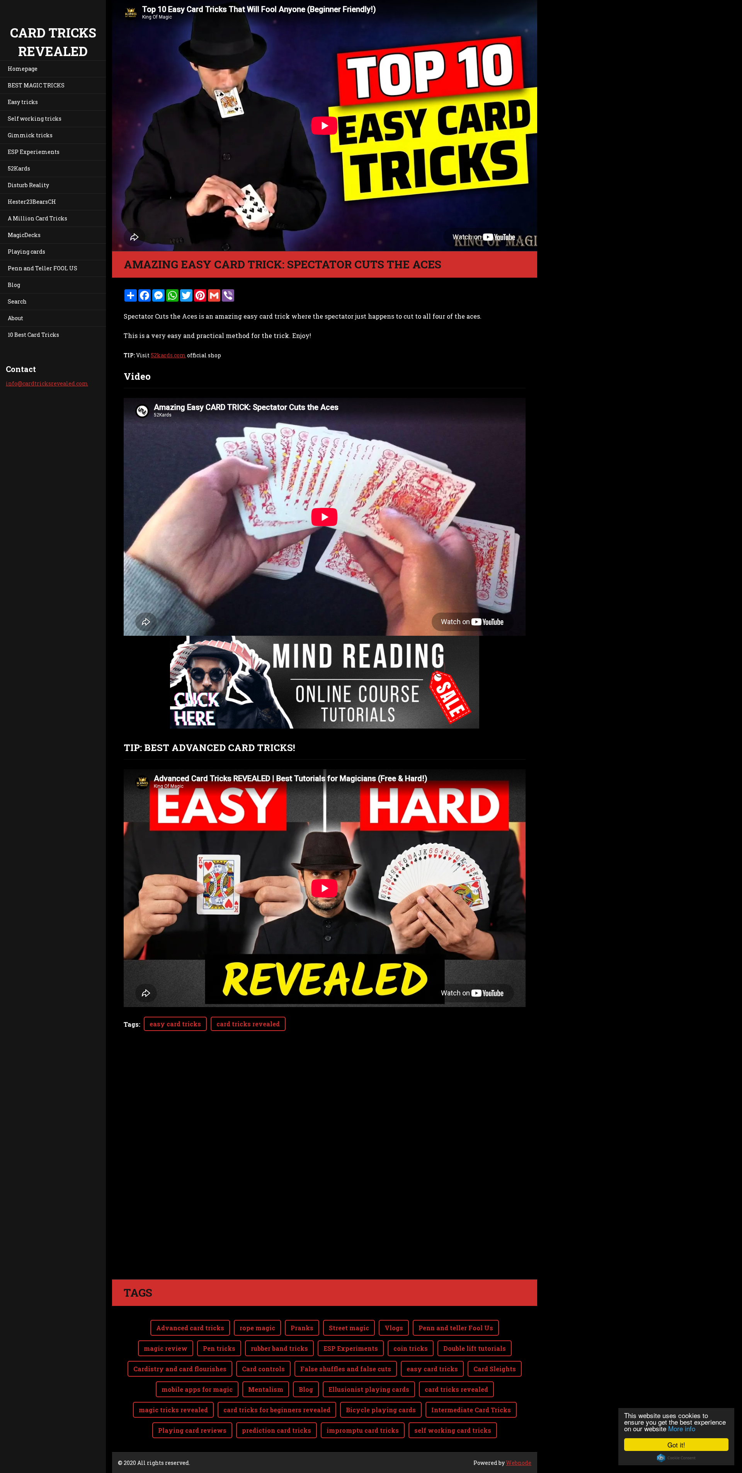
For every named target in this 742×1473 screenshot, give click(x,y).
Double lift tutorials (474, 1348)
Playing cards (26, 251)
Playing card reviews (192, 1430)
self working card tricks (452, 1430)
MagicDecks (24, 235)
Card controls (263, 1369)
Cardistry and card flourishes (179, 1369)
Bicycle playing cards (381, 1410)
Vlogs (394, 1328)
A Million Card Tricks (37, 218)
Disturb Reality (28, 185)
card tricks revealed (248, 1024)
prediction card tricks (276, 1430)
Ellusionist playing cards (368, 1389)
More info (681, 1428)
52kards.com (168, 355)
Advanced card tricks (190, 1328)
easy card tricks (175, 1024)
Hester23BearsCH (32, 201)
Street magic (349, 1328)
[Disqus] (324, 1170)
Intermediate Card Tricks (471, 1410)
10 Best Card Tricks (33, 334)
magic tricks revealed (173, 1410)
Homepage (22, 68)
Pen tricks (219, 1348)
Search (17, 301)
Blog (14, 284)
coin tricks (410, 1348)
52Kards (19, 168)
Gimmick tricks (30, 135)
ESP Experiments (350, 1348)
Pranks (302, 1328)
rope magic (257, 1328)
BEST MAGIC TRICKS (36, 85)
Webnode (518, 1462)
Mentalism (265, 1389)
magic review (165, 1348)
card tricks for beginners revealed (276, 1410)
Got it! (676, 1444)
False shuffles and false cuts (345, 1369)
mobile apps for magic (197, 1389)
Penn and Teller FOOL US (42, 268)
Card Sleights (494, 1369)
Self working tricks (34, 118)
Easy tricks (23, 102)
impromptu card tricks (363, 1430)
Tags (131, 1024)
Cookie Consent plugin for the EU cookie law (676, 1458)
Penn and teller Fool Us (456, 1328)
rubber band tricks (279, 1348)
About (15, 318)
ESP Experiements (34, 151)
